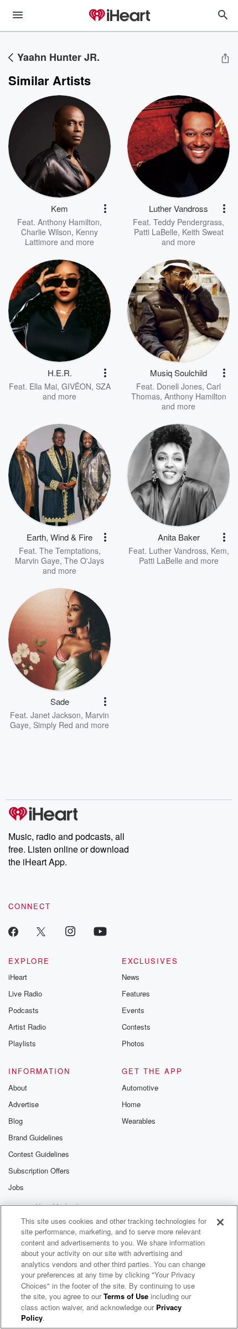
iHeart (17, 977)
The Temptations (69, 550)
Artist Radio (27, 1026)
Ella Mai (43, 386)
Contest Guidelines (38, 1154)
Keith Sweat (203, 231)
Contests (136, 1026)
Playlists (22, 1043)
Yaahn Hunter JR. (58, 57)
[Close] (220, 1222)
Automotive (140, 1087)
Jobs (16, 1187)
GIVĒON (76, 386)
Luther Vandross (177, 550)
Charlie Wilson (46, 231)
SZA (103, 386)
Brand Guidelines (35, 1137)
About (17, 1087)
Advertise (23, 1104)
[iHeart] (119, 16)
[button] (105, 209)
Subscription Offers (39, 1170)
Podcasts (23, 1010)
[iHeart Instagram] (70, 930)
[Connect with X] (41, 930)
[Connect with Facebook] (13, 930)
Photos (133, 1043)
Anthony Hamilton (69, 221)
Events (133, 1010)
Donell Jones (179, 386)
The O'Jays (84, 560)
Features (136, 993)
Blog (15, 1120)
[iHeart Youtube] (100, 930)
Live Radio (25, 993)
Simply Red (53, 724)
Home (131, 1104)
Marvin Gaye (37, 560)
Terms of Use (126, 1296)
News (130, 977)
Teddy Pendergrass (187, 221)
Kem (219, 550)
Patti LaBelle (156, 231)
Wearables (139, 1120)
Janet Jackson (55, 714)
